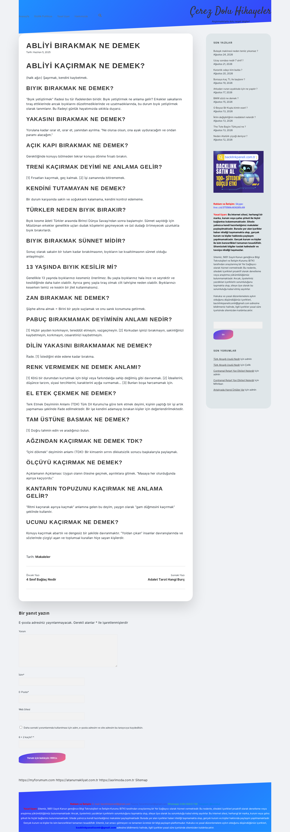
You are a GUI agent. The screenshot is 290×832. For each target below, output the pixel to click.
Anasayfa (24, 16)
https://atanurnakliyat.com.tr (77, 780)
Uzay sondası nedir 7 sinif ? (228, 60)
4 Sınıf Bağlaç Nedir (41, 579)
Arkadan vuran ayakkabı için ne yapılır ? (235, 88)
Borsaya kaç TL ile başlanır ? (229, 79)
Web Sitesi (24, 709)
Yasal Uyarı (63, 16)
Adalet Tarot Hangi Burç (166, 579)
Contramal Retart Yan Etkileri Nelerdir (233, 370)
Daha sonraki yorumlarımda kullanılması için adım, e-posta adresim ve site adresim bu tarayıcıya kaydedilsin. (83, 727)
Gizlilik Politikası (43, 16)
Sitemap (141, 780)
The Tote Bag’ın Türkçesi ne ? (229, 126)
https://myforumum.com (37, 780)
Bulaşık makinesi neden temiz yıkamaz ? (235, 50)
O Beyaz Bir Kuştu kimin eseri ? (230, 107)
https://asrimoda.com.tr (116, 780)
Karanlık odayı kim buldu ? (227, 69)
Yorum (22, 631)
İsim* (21, 674)
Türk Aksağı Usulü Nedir (226, 358)
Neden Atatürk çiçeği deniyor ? (230, 136)
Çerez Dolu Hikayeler (230, 11)
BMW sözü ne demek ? (226, 98)
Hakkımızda (81, 16)
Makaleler (43, 557)
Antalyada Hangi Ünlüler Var (228, 389)
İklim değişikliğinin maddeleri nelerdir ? (234, 117)
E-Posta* (24, 692)
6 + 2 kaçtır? (26, 737)
